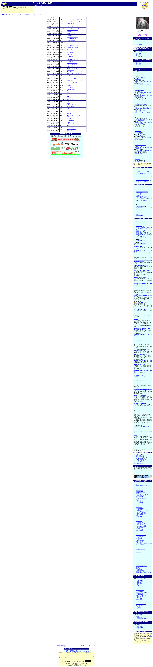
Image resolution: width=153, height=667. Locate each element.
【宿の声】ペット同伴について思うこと (143, 171)
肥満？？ (69, 108)
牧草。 (68, 116)
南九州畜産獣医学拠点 (140, 590)
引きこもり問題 (138, 194)
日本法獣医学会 (139, 516)
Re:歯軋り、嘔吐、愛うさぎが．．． (75, 47)
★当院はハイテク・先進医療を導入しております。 (143, 395)
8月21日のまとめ (139, 55)
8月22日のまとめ (139, 54)
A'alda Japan (138, 568)
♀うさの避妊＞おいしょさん (73, 82)
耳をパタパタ (70, 54)
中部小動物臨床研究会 (140, 536)
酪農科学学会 (138, 584)
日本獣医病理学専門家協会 (141, 535)
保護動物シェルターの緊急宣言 (141, 200)
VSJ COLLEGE (138, 552)
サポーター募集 (57, 157)
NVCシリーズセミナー (140, 551)
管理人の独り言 (138, 455)
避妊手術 (69, 85)
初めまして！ (70, 130)
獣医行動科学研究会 (139, 599)
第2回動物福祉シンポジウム (140, 79)
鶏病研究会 (138, 600)
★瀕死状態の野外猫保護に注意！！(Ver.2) (141, 354)
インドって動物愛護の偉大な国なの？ (143, 173)
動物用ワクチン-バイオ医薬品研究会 (142, 592)
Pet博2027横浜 (137, 159)
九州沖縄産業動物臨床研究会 (141, 603)
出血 (68, 96)
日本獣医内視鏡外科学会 (140, 523)
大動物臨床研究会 (139, 593)
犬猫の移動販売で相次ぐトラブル (142, 236)
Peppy (137, 484)
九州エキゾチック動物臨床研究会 (142, 537)
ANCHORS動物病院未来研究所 (141, 566)
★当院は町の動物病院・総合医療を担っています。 (143, 389)
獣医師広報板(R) (77, 663)
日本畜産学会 (138, 582)
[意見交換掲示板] (5, 14)
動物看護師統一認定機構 (140, 571)
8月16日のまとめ (139, 63)
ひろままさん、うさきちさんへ (73, 21)
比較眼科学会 (138, 515)
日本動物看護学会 (139, 569)
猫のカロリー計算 (139, 460)
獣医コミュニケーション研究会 (141, 595)
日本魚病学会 (138, 607)
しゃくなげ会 (138, 608)
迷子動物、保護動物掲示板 (140, 459)
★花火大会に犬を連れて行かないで (142, 302)
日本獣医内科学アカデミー (141, 526)
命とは (137, 201)
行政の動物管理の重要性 (140, 206)
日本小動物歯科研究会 (140, 527)
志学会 (137, 567)
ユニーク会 (138, 628)
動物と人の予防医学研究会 (141, 534)
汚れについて (70, 90)
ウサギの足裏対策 (71, 66)
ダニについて (70, 50)
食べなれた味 (70, 118)
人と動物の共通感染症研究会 (141, 618)
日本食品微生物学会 (139, 617)
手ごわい (69, 122)
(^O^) (68, 101)
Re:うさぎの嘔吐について (72, 37)
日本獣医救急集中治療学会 (141, 513)
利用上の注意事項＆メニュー (140, 578)
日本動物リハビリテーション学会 (142, 510)
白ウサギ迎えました (71, 83)
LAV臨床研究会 (139, 538)
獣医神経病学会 (139, 507)
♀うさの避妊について (71, 78)
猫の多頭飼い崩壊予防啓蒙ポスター (142, 237)
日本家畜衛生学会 (139, 581)
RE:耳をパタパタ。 (71, 61)
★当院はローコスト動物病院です (140, 403)
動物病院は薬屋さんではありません (142, 233)
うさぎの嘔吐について (71, 33)
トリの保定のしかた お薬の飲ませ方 (143, 179)
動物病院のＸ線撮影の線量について (142, 180)
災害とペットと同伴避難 (140, 193)
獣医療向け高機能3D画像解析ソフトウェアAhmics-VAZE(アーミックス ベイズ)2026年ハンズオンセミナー (144, 486)
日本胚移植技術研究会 (140, 594)
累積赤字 (143, 638)
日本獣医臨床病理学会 (140, 511)
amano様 (68, 103)
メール (144, 163)
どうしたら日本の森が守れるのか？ (141, 104)
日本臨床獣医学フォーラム (141, 495)
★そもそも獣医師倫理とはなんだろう (140, 240)
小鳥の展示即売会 (138, 131)
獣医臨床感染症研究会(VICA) (141, 530)
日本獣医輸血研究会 (139, 529)
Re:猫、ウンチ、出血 (71, 104)
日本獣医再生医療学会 (140, 514)
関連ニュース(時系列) (138, 51)
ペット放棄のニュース (139, 195)
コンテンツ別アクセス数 (138, 463)
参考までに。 (70, 97)
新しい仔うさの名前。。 (72, 63)
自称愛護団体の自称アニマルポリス (142, 192)
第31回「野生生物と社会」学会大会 (141, 135)
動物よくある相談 (139, 456)
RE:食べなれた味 (70, 120)
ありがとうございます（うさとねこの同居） (76, 110)
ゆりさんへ (69, 125)
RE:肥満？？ (69, 111)
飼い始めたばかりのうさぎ (72, 56)
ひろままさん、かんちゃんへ (73, 28)
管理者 (12, 8)
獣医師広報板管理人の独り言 (77, 651)
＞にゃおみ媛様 (70, 106)
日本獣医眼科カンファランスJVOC (142, 494)
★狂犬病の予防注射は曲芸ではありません (141, 340)
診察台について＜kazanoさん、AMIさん (75, 73)
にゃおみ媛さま (70, 49)
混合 (68, 92)
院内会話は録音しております (141, 232)
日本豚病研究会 (139, 597)
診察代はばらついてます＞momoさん (75, 71)
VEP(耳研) (138, 528)
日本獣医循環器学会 (139, 501)
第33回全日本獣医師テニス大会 (140, 153)
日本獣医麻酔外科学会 (140, 503)
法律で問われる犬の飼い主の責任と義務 (143, 174)
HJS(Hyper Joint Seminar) (140, 549)
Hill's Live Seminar (139, 499)
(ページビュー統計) (90, 656)
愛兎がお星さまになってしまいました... (75, 44)
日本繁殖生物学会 (139, 583)
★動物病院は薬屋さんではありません (140, 375)
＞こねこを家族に (71, 89)
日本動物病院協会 (139, 491)
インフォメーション (67, 651)
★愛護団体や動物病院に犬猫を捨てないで (141, 277)
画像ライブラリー (142, 35)
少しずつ (69, 94)
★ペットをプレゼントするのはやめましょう (142, 270)
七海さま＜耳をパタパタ (72, 64)
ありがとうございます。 (72, 99)
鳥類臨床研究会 (139, 493)
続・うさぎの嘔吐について (72, 45)
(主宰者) (74, 652)
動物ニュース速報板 (139, 458)
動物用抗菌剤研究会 (139, 605)
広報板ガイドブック (73, 650)
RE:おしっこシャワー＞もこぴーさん (75, 19)
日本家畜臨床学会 (139, 580)
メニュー (140, 44)
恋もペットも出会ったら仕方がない (142, 197)
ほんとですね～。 (71, 24)
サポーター (149, 636)
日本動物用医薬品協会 (140, 591)
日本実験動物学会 (139, 626)
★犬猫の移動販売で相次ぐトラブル (140, 309)
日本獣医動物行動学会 (140, 522)
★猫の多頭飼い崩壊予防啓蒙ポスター (140, 243)
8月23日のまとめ (139, 53)
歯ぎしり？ (69, 113)
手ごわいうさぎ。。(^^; (72, 127)
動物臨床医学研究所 (139, 496)
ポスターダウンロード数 (140, 457)
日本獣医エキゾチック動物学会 (141, 512)
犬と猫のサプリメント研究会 (141, 545)
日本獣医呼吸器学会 (139, 524)
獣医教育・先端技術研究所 (141, 565)
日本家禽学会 (138, 586)
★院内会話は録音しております (139, 364)
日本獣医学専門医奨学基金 (141, 525)
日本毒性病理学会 (139, 627)
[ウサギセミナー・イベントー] (15, 14)
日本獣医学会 (138, 500)
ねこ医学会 (138, 539)
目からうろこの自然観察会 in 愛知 (141, 98)
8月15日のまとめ (139, 64)
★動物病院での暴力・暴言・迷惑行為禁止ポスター (143, 360)
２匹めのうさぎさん (71, 123)
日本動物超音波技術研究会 (141, 604)
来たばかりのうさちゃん (72, 57)
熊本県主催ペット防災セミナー (140, 161)
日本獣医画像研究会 (139, 542)
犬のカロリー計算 (139, 461)
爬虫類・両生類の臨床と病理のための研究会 (144, 543)
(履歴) (82, 653)
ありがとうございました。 (72, 30)
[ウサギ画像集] (26, 14)
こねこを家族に (70, 87)
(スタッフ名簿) (72, 656)
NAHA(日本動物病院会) (140, 492)
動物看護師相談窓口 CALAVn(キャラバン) (143, 572)
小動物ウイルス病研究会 (140, 531)
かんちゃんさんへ (71, 23)
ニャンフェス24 (137, 140)
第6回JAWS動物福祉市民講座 (140, 110)
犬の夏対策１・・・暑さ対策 (141, 181)
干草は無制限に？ (71, 35)
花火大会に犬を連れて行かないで (142, 221)
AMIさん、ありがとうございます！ (74, 115)
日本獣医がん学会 (139, 509)
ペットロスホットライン (139, 72)
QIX (137, 550)
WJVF (137, 497)
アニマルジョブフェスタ (140, 548)
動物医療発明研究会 (139, 541)
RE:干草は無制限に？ (71, 38)
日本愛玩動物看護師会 (140, 570)
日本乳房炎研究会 (139, 596)
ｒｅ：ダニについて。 (71, 52)
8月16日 (137, 40)
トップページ (138, 454)
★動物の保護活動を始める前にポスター (141, 265)
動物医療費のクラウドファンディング (142, 196)
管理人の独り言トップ (139, 187)
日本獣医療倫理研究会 (140, 540)
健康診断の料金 (70, 70)
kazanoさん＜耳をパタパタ (72, 68)
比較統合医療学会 (139, 517)
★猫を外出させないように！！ (139, 350)
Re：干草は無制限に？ (72, 40)
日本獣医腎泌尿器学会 (140, 502)
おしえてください (71, 42)
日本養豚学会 (138, 585)
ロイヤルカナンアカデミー (141, 498)
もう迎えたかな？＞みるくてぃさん (74, 80)
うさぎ (68, 75)
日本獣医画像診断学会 (140, 508)
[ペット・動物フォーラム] (35, 14)
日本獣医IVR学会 (139, 521)
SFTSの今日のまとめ (139, 215)
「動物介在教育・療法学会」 (140, 77)
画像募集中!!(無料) (143, 34)
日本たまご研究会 (139, 598)
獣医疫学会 (138, 616)
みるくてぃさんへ (71, 77)
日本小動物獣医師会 (139, 490)
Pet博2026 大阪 (137, 125)
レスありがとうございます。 (73, 59)
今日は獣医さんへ (71, 31)
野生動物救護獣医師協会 (140, 544)
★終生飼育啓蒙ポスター (138, 246)
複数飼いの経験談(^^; (71, 129)
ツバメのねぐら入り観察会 (139, 90)
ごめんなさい (70, 26)
